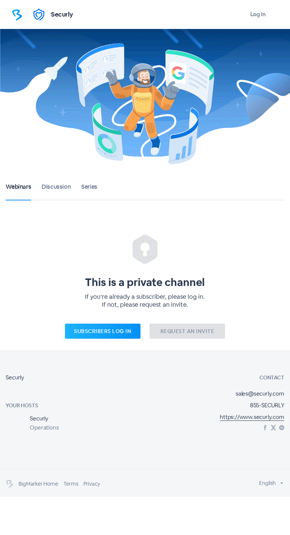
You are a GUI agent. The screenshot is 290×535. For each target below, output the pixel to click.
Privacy (91, 483)
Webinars (18, 187)
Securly (62, 14)
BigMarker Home (38, 483)
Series (89, 187)
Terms (70, 483)
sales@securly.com (260, 393)
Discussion (56, 187)
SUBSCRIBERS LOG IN (102, 331)
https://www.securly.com (252, 416)
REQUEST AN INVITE (187, 331)
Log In (258, 14)
